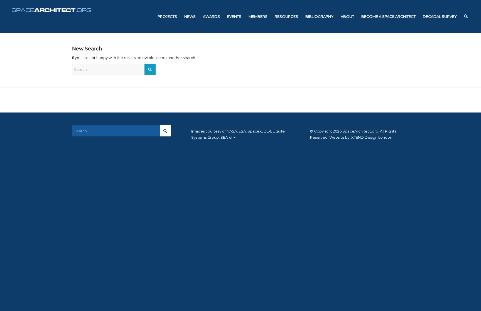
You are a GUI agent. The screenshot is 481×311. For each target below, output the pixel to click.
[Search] (465, 16)
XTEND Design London (371, 137)
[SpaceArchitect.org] (51, 16)
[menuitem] (167, 16)
